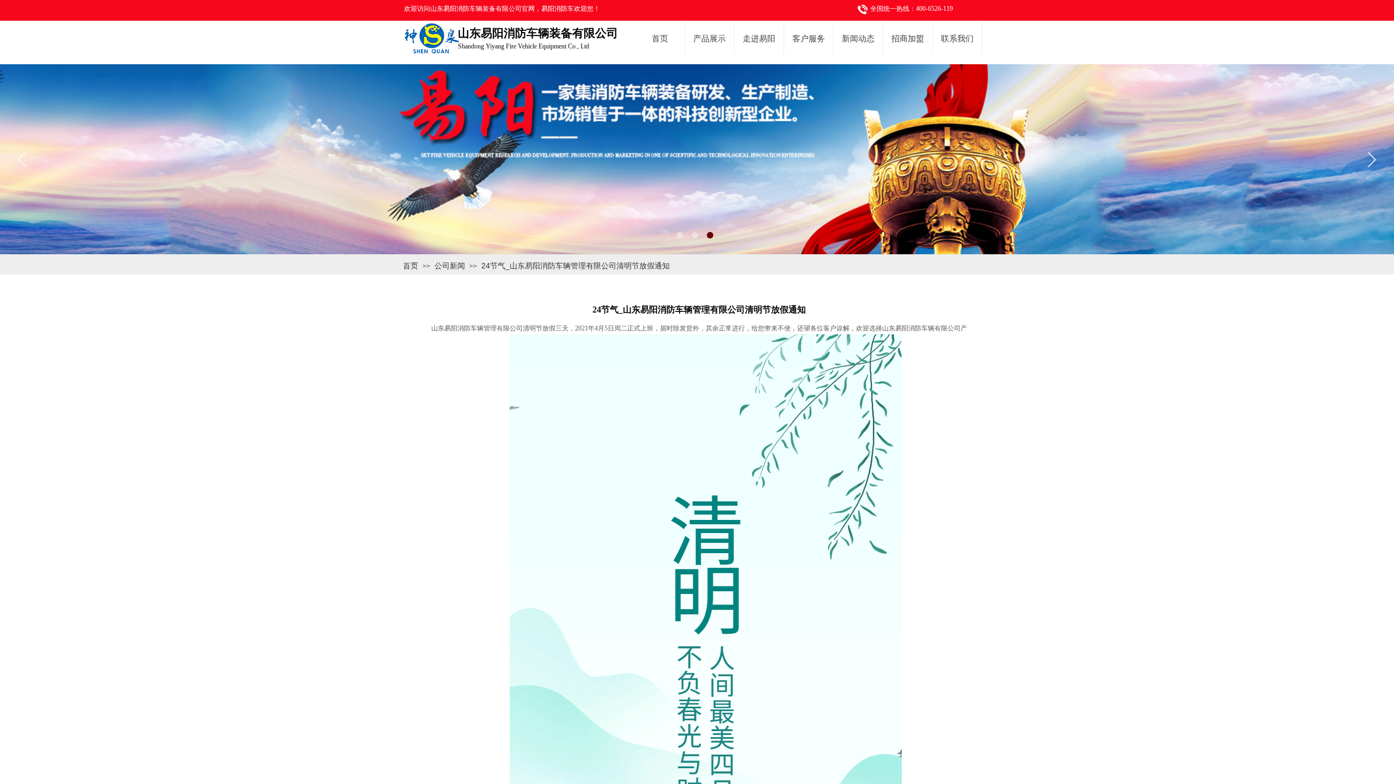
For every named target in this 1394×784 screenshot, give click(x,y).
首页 (660, 38)
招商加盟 (907, 38)
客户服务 (808, 38)
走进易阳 (759, 38)
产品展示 (709, 38)
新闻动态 (858, 38)
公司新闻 (450, 265)
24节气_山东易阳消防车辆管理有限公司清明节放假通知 (575, 265)
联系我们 (957, 38)
